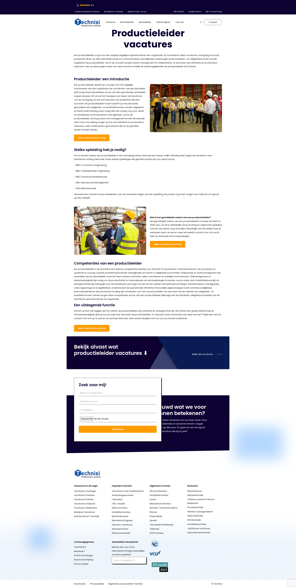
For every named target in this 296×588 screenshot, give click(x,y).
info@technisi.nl (194, 11)
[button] (85, 5)
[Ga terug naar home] (87, 22)
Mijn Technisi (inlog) (214, 11)
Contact (213, 22)
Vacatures (110, 22)
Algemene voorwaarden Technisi (125, 583)
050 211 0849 (179, 11)
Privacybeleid (97, 583)
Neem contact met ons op (92, 137)
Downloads (80, 583)
